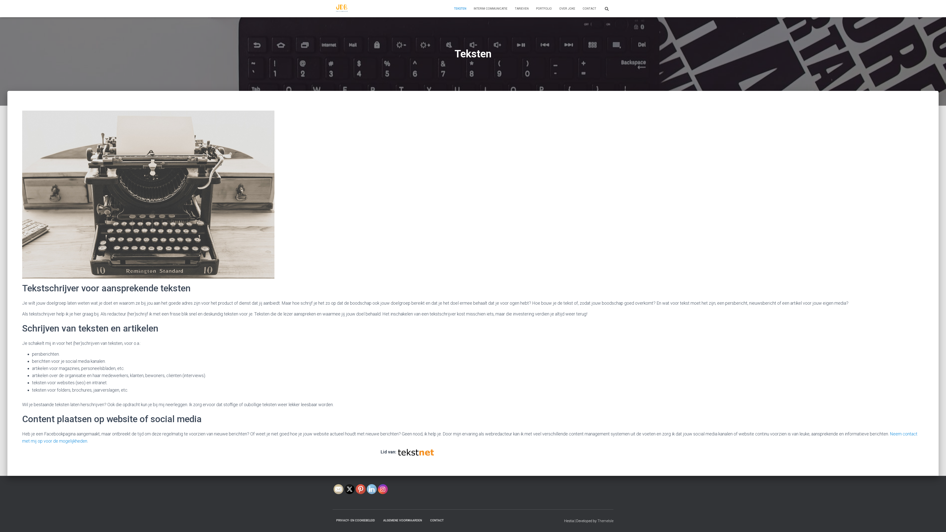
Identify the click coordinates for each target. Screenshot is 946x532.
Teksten (460, 8)
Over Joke (567, 8)
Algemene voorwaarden (402, 520)
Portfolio (544, 8)
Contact (589, 8)
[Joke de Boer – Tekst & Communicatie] (342, 8)
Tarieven (522, 8)
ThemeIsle (605, 521)
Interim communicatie (490, 8)
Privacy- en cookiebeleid (355, 520)
